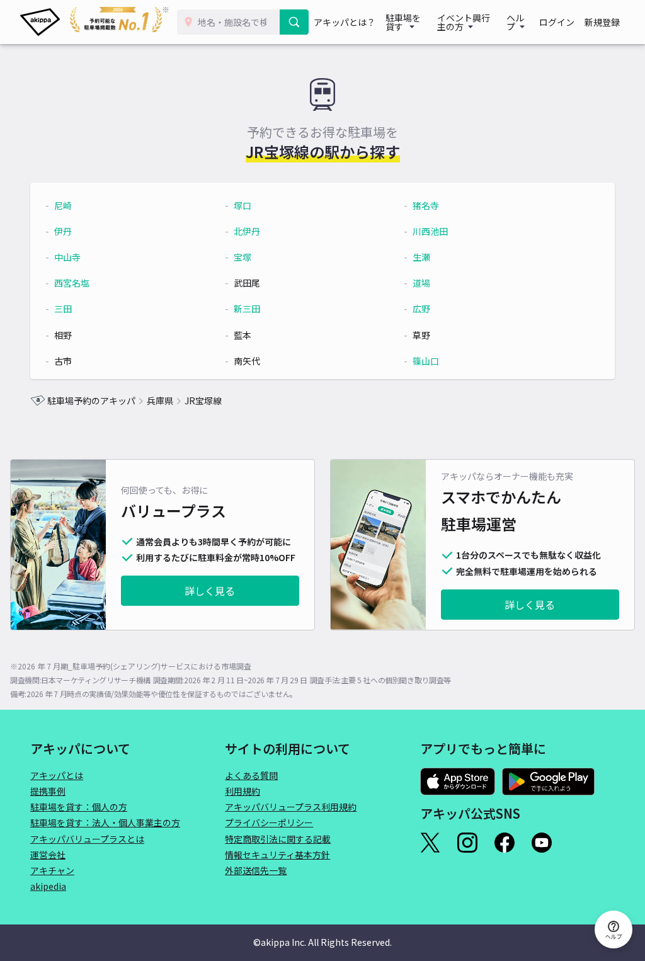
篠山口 (426, 361)
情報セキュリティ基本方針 (277, 854)
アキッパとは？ (344, 22)
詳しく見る (210, 590)
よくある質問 (251, 775)
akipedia (48, 886)
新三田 (247, 308)
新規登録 (602, 22)
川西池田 (430, 231)
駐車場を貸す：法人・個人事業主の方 (105, 822)
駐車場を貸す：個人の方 (78, 806)
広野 (421, 308)
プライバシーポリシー (269, 822)
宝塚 (242, 257)
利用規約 (242, 791)
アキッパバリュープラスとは (87, 839)
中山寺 (67, 257)
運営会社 (48, 854)
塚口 (242, 205)
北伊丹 (247, 231)
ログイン (556, 22)
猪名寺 (426, 205)
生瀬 (421, 257)
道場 (421, 282)
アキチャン (52, 870)
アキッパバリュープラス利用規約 (291, 806)
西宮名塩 (71, 282)
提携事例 (48, 791)
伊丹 (63, 231)
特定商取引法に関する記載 (278, 839)
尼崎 (63, 205)
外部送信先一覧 (256, 870)
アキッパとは (56, 775)
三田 (63, 308)
